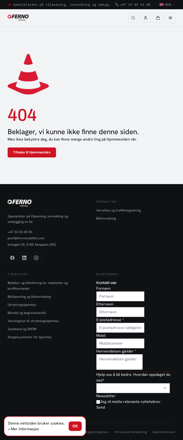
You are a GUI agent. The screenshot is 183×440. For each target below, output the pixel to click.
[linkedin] (24, 258)
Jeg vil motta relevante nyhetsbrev (130, 401)
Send (100, 407)
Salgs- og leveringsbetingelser (86, 432)
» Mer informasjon (23, 428)
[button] (158, 18)
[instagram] (36, 258)
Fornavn (103, 288)
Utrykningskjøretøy (22, 305)
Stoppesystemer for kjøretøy (29, 337)
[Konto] (146, 18)
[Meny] (170, 18)
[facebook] (12, 258)
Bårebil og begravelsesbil (27, 313)
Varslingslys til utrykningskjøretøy (33, 321)
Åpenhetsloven (163, 432)
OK (75, 426)
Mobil (101, 335)
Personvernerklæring (131, 432)
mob (168, 4)
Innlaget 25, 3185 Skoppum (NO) (32, 244)
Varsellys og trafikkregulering (118, 210)
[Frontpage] (18, 18)
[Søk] (133, 18)
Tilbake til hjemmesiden (32, 152)
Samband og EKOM (22, 329)
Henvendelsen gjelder (116, 351)
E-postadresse (110, 319)
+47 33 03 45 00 (135, 4)
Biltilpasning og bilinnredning (29, 296)
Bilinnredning (106, 218)
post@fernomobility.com (26, 238)
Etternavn (104, 304)
